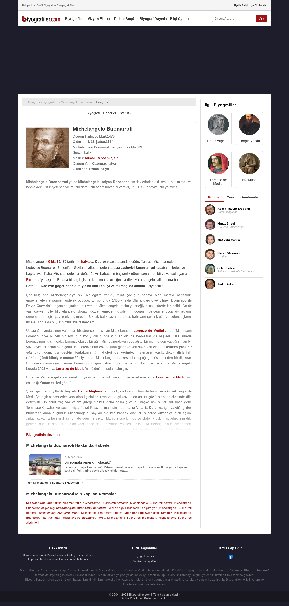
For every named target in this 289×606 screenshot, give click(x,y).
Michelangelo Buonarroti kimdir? (148, 512)
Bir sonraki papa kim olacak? (87, 462)
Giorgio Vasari (249, 141)
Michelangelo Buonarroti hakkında (81, 508)
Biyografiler (74, 19)
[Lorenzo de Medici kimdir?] (218, 164)
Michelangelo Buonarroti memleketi (131, 517)
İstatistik (125, 113)
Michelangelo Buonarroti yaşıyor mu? (53, 502)
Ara (261, 18)
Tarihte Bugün (125, 19)
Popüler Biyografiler (144, 561)
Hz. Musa (249, 180)
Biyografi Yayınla (153, 19)
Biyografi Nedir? (144, 556)
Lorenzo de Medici (218, 182)
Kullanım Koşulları (156, 598)
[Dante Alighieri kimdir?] (218, 125)
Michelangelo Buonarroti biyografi (105, 502)
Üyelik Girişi (241, 5)
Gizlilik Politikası (131, 598)
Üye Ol (253, 5)
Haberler (109, 113)
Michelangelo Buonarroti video (59, 512)
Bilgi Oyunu (179, 19)
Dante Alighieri (218, 141)
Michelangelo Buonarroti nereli (84, 517)
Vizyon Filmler (99, 19)
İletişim (263, 5)
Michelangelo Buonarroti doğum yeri (132, 508)
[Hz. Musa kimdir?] (249, 164)
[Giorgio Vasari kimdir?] (249, 125)
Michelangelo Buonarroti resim (101, 512)
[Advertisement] (144, 60)
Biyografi (93, 113)
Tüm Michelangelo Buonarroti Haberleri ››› (54, 482)
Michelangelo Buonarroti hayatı (151, 502)
